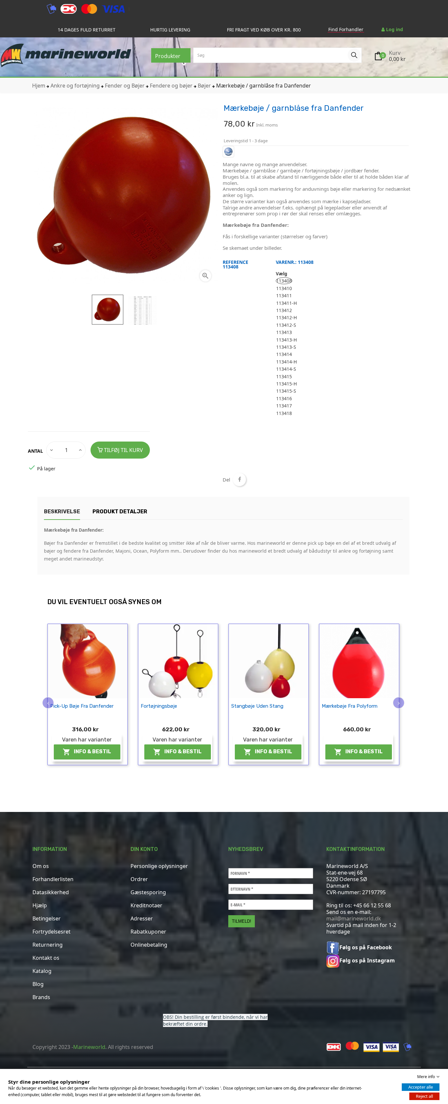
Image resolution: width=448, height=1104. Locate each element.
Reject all (424, 1096)
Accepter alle (420, 1087)
